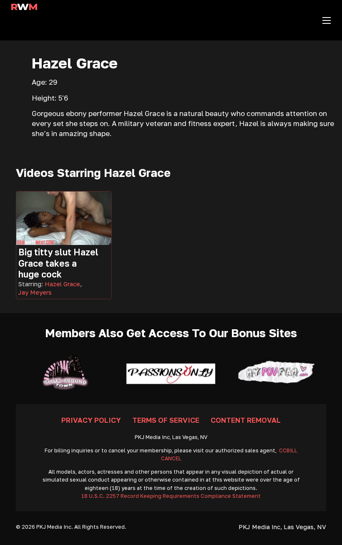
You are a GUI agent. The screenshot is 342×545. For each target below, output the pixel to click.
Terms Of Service (165, 420)
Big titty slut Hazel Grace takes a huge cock (58, 263)
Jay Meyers (35, 292)
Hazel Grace (62, 284)
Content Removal (246, 420)
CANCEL (171, 458)
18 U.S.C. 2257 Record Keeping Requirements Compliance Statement (171, 496)
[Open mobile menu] (326, 20)
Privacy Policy (91, 420)
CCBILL (288, 450)
